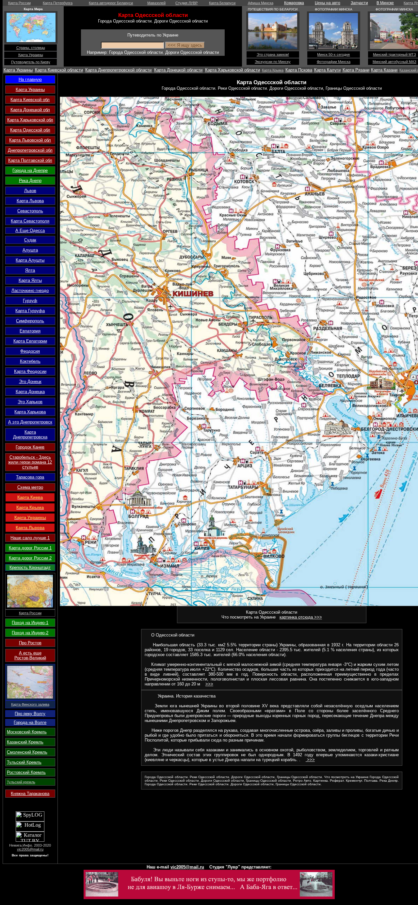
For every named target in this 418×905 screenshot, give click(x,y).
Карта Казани (384, 70)
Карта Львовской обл (30, 140)
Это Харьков (30, 401)
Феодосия (30, 351)
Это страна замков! (273, 54)
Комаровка (294, 3)
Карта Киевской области (59, 70)
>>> (209, 684)
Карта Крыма (272, 70)
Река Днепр (30, 180)
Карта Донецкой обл (30, 109)
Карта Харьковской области (232, 70)
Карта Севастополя (30, 221)
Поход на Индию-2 (30, 632)
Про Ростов (30, 642)
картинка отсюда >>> (301, 617)
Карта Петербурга (57, 3)
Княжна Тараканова (30, 793)
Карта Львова (30, 200)
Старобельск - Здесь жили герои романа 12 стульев (30, 462)
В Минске (385, 3)
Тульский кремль (21, 782)
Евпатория (30, 331)
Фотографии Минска (333, 62)
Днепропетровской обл (30, 150)
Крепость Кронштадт (30, 567)
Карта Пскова (298, 70)
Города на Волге (30, 722)
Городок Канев (30, 447)
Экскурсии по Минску (273, 62)
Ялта (30, 270)
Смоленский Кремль (27, 752)
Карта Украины (30, 55)
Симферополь (30, 320)
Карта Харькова (30, 411)
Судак (30, 240)
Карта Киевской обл (30, 99)
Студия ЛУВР (186, 3)
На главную (30, 79)
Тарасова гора (30, 477)
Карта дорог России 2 (30, 558)
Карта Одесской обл (30, 130)
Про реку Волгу (30, 713)
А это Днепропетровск (30, 422)
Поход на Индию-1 (30, 622)
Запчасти (359, 3)
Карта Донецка (30, 391)
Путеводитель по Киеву (30, 62)
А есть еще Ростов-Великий (30, 655)
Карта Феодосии (30, 371)
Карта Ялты (30, 280)
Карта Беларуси (222, 3)
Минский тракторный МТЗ (394, 54)
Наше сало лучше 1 (30, 537)
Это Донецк (30, 381)
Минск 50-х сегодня (333, 54)
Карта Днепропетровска (30, 434)
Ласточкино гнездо (30, 290)
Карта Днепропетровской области (118, 70)
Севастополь (30, 210)
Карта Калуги (327, 70)
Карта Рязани (356, 70)
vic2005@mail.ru (30, 849)
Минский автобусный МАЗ (394, 62)
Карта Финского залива (30, 704)
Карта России (19, 3)
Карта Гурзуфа (30, 310)
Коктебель (30, 361)
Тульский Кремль (24, 762)
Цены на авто (327, 3)
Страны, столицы (30, 48)
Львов (30, 190)
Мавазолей (156, 3)
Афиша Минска (260, 3)
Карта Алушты (30, 260)
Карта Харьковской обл (30, 119)
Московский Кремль (27, 731)
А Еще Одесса (30, 230)
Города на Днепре (30, 170)
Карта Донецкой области (178, 70)
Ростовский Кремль (26, 772)
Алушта (30, 250)
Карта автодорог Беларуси (111, 3)
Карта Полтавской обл (30, 160)
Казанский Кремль (25, 742)
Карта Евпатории (30, 341)
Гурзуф (30, 300)
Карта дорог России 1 (30, 547)
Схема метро (30, 487)
